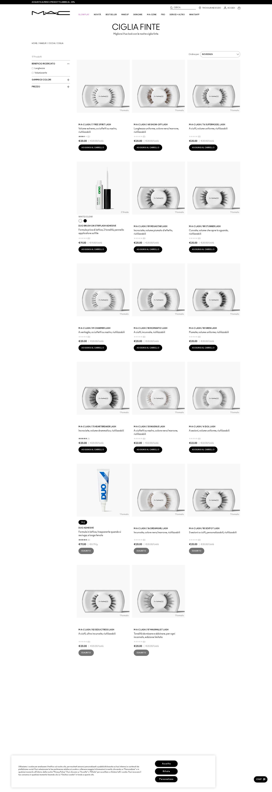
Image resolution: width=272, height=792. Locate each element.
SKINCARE (137, 14)
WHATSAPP (194, 14)
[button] (261, 779)
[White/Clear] (80, 221)
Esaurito (86, 551)
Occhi (51, 43)
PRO (163, 14)
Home (34, 43)
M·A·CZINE (152, 14)
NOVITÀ (97, 14)
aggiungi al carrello (92, 147)
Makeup (42, 43)
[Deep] (85, 221)
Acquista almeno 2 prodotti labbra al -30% (53, 2)
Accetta (166, 764)
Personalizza (166, 779)
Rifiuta (166, 771)
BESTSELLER (111, 14)
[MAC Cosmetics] (51, 13)
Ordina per (194, 54)
